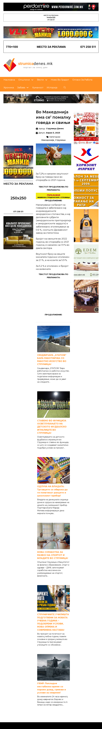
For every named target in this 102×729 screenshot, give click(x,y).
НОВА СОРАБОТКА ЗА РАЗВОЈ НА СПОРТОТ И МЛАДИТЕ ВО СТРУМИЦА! (52, 555)
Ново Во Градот (60, 79)
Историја (52, 87)
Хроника (9, 87)
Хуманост (37, 87)
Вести (40, 79)
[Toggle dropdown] (32, 80)
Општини (24, 79)
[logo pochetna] (28, 64)
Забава (21, 87)
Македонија (47, 140)
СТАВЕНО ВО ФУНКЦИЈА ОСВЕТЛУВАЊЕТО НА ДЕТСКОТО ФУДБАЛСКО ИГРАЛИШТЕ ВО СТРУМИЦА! (52, 426)
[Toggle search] (65, 87)
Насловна (9, 79)
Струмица (60, 140)
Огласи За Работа (82, 79)
